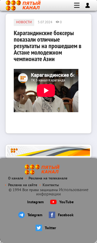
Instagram (35, 202)
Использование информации (62, 192)
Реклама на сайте (22, 185)
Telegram (34, 215)
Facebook (66, 215)
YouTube (66, 202)
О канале (15, 178)
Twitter (50, 228)
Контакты (51, 185)
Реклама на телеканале (48, 178)
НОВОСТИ (24, 22)
